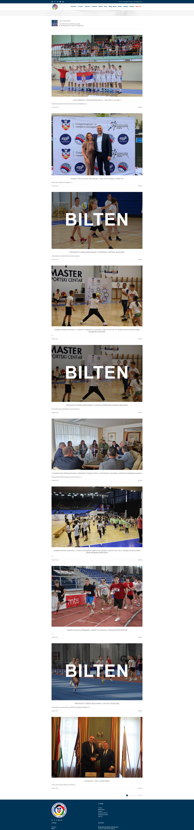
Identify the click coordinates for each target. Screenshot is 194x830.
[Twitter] (56, 820)
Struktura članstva (103, 813)
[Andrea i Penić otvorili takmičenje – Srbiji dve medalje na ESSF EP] (97, 144)
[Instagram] (52, 820)
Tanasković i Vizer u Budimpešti (97, 781)
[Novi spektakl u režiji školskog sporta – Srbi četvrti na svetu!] (97, 66)
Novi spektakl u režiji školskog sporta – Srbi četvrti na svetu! (97, 100)
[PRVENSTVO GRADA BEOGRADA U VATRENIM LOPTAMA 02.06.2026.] (97, 220)
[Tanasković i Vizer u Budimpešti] (97, 747)
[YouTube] (59, 820)
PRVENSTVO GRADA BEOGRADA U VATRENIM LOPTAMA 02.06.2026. (97, 252)
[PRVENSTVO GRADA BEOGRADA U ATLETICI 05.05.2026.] (97, 671)
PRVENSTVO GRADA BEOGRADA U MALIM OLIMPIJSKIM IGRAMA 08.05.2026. (97, 405)
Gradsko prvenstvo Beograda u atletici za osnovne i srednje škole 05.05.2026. (97, 630)
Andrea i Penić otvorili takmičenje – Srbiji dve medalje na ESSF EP (97, 179)
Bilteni (53, 828)
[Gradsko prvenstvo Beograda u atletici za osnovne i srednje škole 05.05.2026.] (97, 596)
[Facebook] (54, 820)
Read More (140, 107)
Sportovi (100, 816)
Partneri (100, 811)
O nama (100, 807)
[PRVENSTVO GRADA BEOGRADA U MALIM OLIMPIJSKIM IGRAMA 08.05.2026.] (97, 373)
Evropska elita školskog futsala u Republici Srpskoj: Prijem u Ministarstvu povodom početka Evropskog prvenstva (97, 473)
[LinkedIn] (61, 820)
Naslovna (54, 827)
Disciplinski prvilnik (103, 814)
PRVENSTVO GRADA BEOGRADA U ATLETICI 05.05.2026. (97, 703)
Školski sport (101, 809)
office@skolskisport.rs (138, 1)
